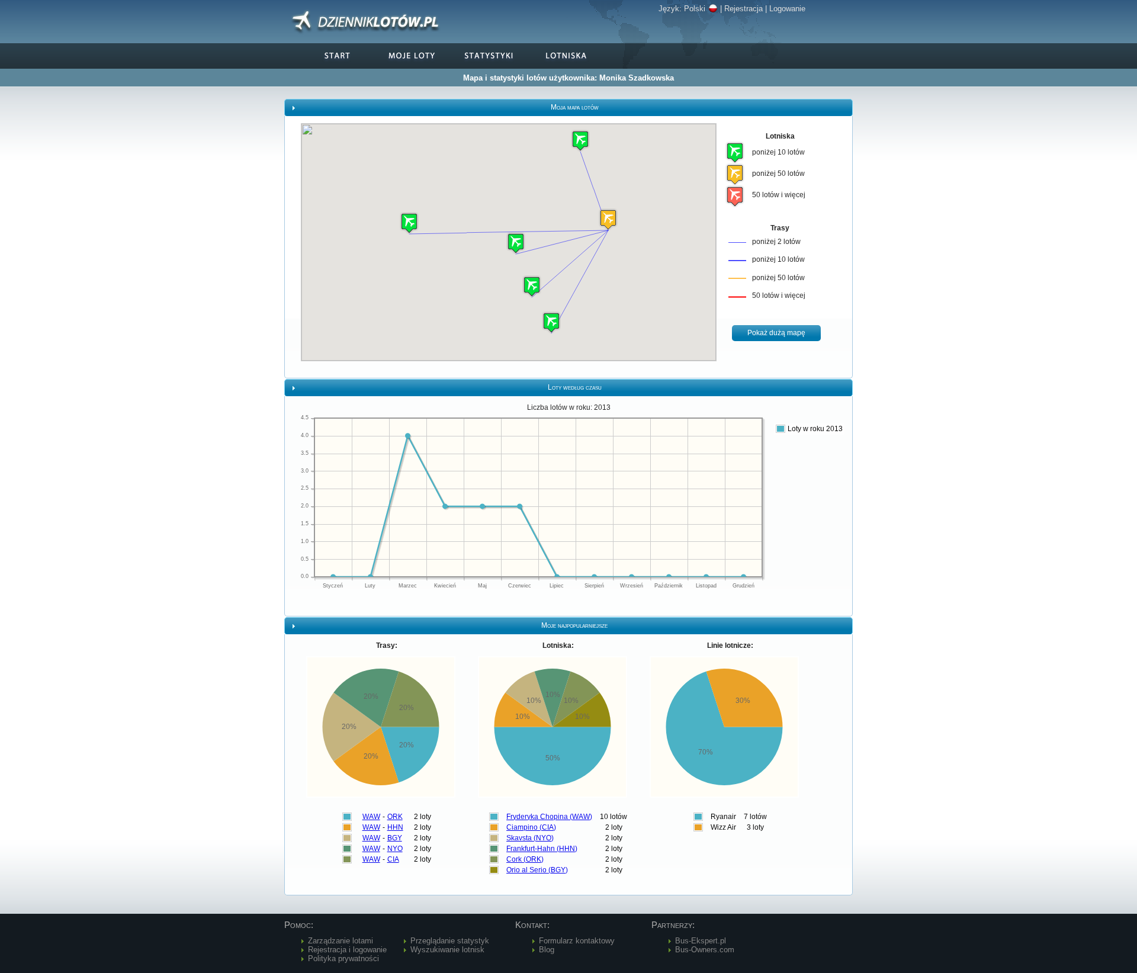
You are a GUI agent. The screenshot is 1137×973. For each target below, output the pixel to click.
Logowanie (787, 8)
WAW (371, 817)
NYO (395, 848)
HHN (395, 827)
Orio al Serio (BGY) (537, 870)
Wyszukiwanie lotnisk (447, 949)
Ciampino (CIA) (531, 827)
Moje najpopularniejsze (574, 625)
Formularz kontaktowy (577, 940)
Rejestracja (743, 8)
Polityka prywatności (343, 958)
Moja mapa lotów (575, 107)
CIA (393, 859)
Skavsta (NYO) (530, 838)
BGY (394, 838)
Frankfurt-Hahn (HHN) (541, 848)
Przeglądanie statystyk (449, 940)
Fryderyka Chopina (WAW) (549, 817)
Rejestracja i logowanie (347, 949)
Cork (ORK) (525, 859)
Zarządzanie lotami (340, 940)
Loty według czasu (575, 387)
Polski (694, 8)
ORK (395, 817)
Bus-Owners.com (704, 949)
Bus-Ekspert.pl (700, 940)
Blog (546, 949)
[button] (608, 219)
